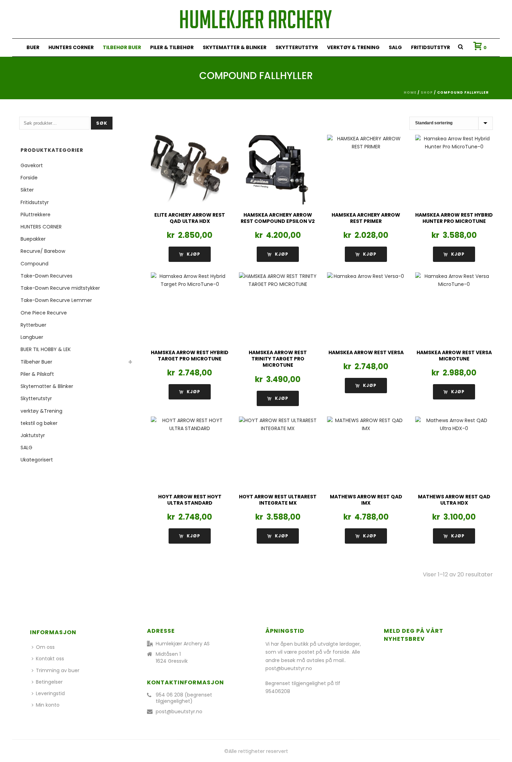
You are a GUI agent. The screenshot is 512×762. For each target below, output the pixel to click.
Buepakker (33, 238)
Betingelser (49, 681)
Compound (34, 263)
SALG (395, 47)
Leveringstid (50, 693)
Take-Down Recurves (46, 275)
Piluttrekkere (36, 214)
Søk (101, 123)
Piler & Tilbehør (172, 47)
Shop (427, 92)
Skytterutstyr (297, 47)
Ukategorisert (37, 459)
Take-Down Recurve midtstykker (60, 288)
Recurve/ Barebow (43, 251)
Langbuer (32, 337)
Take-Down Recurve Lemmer (56, 300)
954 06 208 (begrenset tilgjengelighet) (184, 698)
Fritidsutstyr (430, 47)
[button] (278, 254)
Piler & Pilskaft (37, 374)
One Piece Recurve (44, 312)
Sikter (27, 189)
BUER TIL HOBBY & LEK (46, 349)
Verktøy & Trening (353, 47)
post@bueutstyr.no (179, 711)
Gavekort (32, 165)
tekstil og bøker (39, 423)
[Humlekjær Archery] (256, 19)
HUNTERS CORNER (71, 47)
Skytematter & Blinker (234, 47)
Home (410, 92)
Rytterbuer (33, 324)
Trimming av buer (57, 670)
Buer (32, 47)
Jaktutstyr (33, 435)
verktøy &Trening (41, 410)
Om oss (45, 647)
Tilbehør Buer (122, 47)
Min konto (48, 704)
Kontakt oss (50, 658)
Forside (29, 177)
